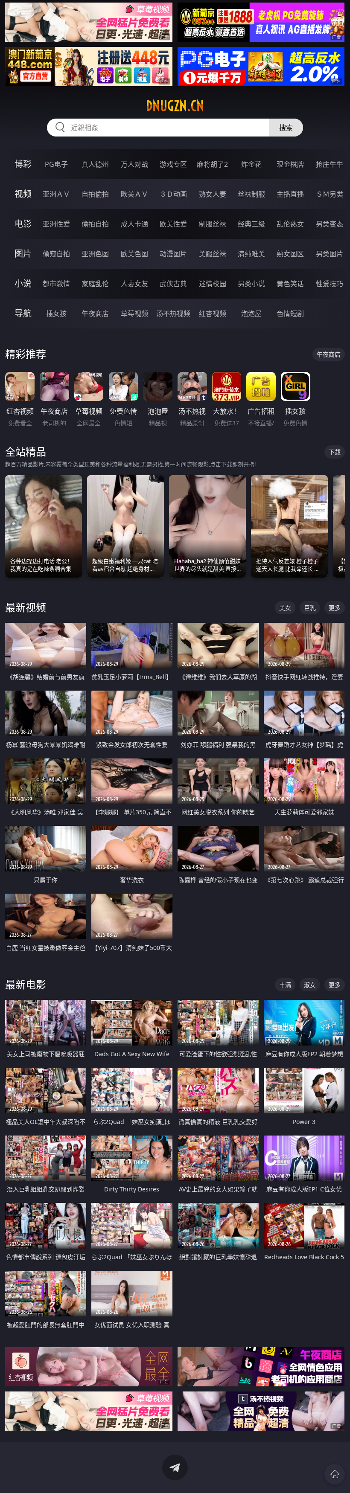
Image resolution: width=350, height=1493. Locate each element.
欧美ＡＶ (134, 194)
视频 (23, 194)
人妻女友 (134, 283)
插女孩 (56, 313)
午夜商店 (95, 313)
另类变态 (329, 224)
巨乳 (310, 608)
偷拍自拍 (95, 224)
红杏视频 (212, 313)
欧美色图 (134, 254)
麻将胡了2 (212, 164)
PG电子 (56, 164)
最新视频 (25, 607)
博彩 (23, 164)
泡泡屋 (251, 313)
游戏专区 (173, 164)
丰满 (285, 985)
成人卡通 (134, 224)
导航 (23, 313)
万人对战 (134, 164)
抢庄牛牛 (329, 164)
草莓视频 (134, 313)
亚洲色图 (95, 254)
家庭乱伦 (95, 283)
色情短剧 (290, 313)
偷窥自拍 (56, 254)
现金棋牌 (290, 164)
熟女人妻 (212, 194)
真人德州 (95, 164)
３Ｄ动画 (173, 194)
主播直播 (290, 194)
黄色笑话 (290, 283)
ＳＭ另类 (329, 194)
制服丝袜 (212, 224)
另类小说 (251, 283)
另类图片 (329, 254)
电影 (23, 223)
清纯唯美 (251, 254)
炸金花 (251, 164)
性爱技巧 (329, 283)
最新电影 (25, 984)
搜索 (286, 127)
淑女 (310, 985)
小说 (23, 283)
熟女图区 (290, 254)
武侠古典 (173, 283)
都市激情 (56, 283)
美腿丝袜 (212, 254)
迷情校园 (212, 283)
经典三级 (251, 224)
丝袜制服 (251, 194)
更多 (335, 608)
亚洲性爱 (56, 224)
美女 (285, 608)
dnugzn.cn (175, 105)
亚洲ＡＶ (56, 194)
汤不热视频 (173, 313)
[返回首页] (334, 1474)
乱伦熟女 (290, 224)
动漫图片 (173, 254)
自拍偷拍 (95, 194)
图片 (23, 253)
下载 (335, 452)
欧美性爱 (173, 224)
